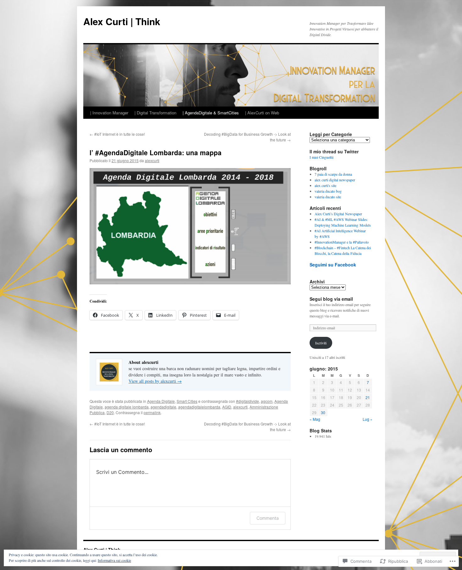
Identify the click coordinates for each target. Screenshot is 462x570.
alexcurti (152, 160)
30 (323, 412)
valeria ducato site (328, 196)
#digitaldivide (247, 401)
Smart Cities (187, 401)
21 (368, 397)
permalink (152, 412)
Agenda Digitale (161, 401)
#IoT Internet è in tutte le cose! (117, 134)
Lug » (367, 419)
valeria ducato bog (328, 191)
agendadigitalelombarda (199, 406)
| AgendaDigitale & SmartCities (211, 113)
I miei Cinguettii (321, 157)
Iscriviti (321, 342)
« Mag (315, 419)
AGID (226, 406)
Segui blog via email (331, 299)
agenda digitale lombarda (127, 406)
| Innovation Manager (109, 113)
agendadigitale (163, 406)
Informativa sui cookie (114, 560)
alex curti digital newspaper (335, 179)
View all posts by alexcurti (155, 381)
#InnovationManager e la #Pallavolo (342, 241)
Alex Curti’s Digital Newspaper (338, 213)
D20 (110, 412)
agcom (266, 401)
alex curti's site (325, 185)
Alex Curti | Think (121, 21)
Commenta (267, 518)
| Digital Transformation (155, 113)
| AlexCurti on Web (262, 113)
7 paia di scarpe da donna (333, 174)
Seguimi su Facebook (333, 264)
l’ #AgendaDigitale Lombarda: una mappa (156, 152)
